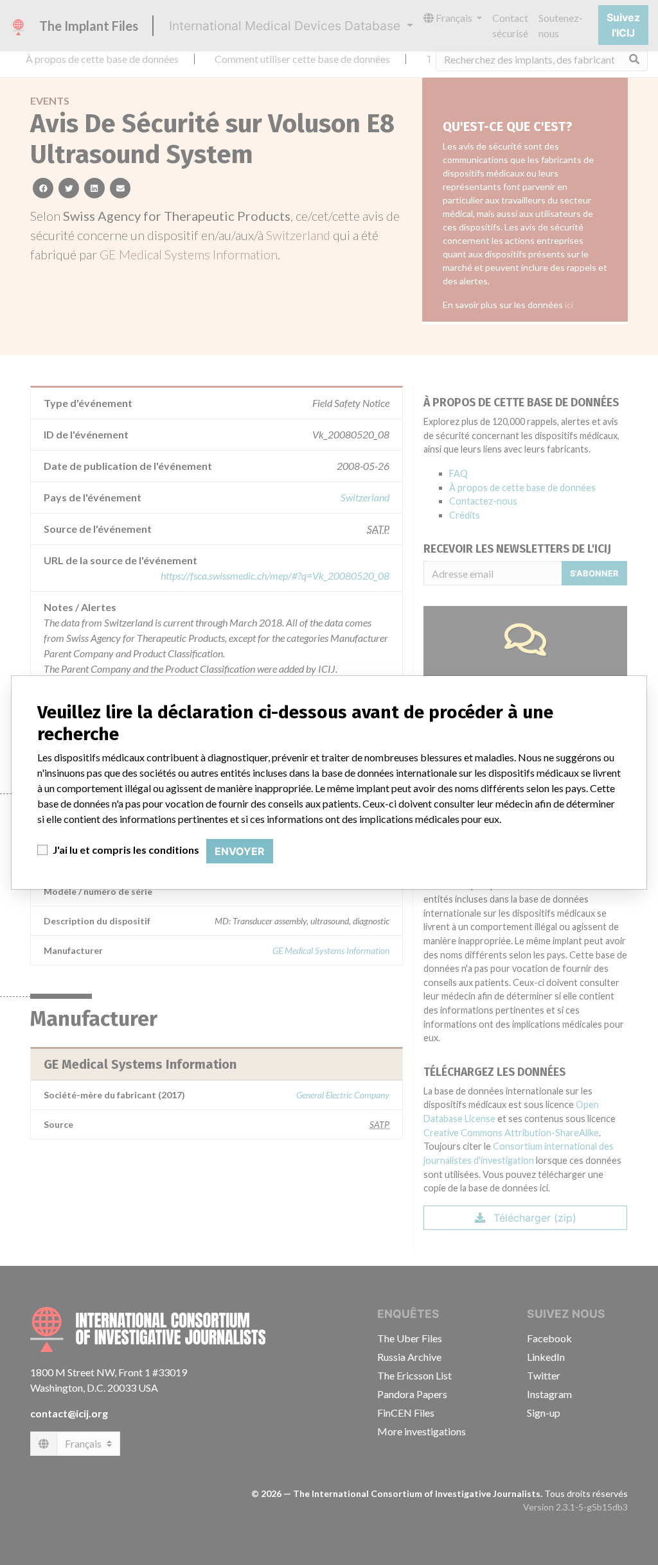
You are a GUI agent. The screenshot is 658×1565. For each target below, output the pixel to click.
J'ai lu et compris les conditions (126, 849)
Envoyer (240, 851)
